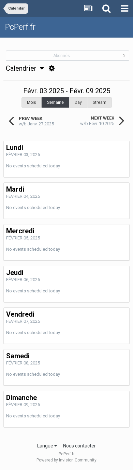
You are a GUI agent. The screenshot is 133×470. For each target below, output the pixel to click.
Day (78, 102)
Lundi (14, 147)
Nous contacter (79, 445)
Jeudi (15, 272)
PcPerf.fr (20, 27)
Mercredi (20, 231)
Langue (45, 445)
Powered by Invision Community (66, 460)
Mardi (15, 189)
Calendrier (23, 68)
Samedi (18, 356)
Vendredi (20, 314)
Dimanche (21, 397)
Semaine (55, 102)
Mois (31, 102)
